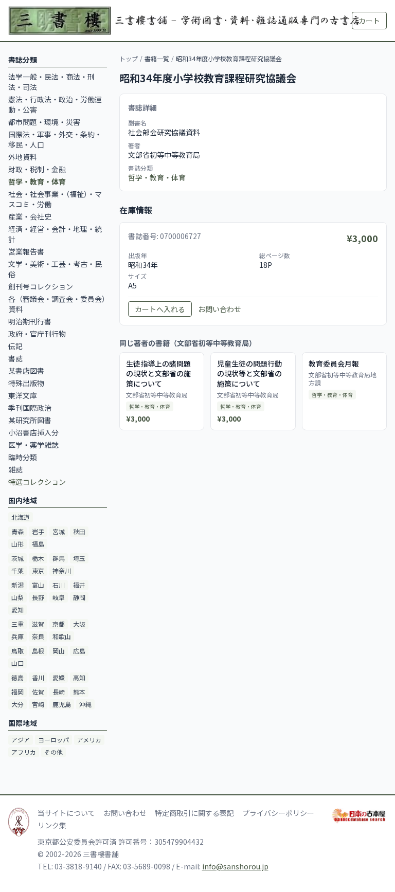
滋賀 (38, 624)
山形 (17, 543)
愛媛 (58, 677)
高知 (79, 677)
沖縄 (85, 704)
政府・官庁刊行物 (37, 334)
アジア (20, 739)
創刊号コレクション (40, 286)
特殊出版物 (26, 383)
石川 (58, 584)
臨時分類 (22, 457)
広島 (79, 650)
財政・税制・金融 (37, 169)
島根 (38, 650)
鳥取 (17, 650)
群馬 (58, 558)
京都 (58, 624)
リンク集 (52, 825)
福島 (38, 543)
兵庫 (17, 636)
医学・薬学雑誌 (33, 445)
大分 (17, 704)
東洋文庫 (22, 395)
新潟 (17, 584)
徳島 (17, 677)
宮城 (58, 531)
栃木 (38, 558)
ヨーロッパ (53, 739)
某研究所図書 (29, 420)
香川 (38, 677)
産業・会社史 (29, 216)
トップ (128, 58)
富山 (38, 584)
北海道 (20, 517)
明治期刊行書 (29, 321)
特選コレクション (37, 482)
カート (369, 20)
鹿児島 (61, 704)
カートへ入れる (160, 309)
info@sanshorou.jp (235, 866)
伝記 (15, 346)
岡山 (58, 650)
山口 (17, 663)
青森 (17, 531)
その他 (53, 752)
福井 (79, 584)
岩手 (38, 531)
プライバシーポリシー (278, 813)
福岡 (17, 691)
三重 (17, 624)
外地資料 (22, 157)
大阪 (79, 624)
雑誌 (15, 469)
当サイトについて (66, 813)
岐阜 (58, 597)
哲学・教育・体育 (157, 177)
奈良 (38, 636)
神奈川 (61, 570)
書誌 (15, 358)
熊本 (79, 691)
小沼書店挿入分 (33, 432)
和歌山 (61, 636)
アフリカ (23, 752)
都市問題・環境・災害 (44, 122)
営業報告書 (26, 251)
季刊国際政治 (29, 408)
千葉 (17, 570)
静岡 (79, 597)
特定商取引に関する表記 (194, 813)
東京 (38, 570)
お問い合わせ (219, 309)
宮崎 (38, 704)
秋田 (79, 531)
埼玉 (79, 558)
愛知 (17, 609)
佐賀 (38, 691)
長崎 (58, 691)
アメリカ (89, 739)
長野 (38, 597)
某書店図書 (26, 371)
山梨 (17, 597)
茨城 (17, 558)
